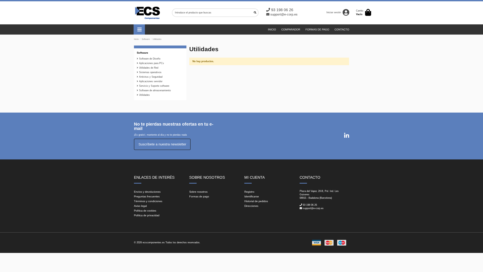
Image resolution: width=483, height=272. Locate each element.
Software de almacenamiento (155, 90)
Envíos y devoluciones (147, 191)
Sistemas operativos (150, 72)
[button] (139, 29)
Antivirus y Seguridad (150, 76)
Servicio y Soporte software (154, 85)
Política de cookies (145, 210)
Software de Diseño (149, 58)
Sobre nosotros (198, 191)
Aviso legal (140, 205)
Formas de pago (199, 196)
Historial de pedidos (256, 201)
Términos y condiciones (148, 201)
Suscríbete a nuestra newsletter (162, 144)
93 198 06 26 (282, 10)
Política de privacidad (146, 215)
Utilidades (144, 95)
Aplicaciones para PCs (151, 63)
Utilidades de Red (148, 67)
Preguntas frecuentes (147, 196)
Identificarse (251, 196)
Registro (249, 191)
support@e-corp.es (284, 14)
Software (142, 52)
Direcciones (251, 205)
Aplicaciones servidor (150, 81)
